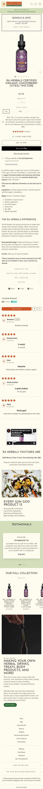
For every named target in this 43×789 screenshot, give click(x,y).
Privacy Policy (21, 742)
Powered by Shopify (21, 787)
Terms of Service (21, 739)
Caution (21, 282)
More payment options (21, 153)
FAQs (21, 722)
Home (21, 719)
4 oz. (13, 111)
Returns (21, 729)
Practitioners (21, 752)
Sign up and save (21, 765)
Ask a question (21, 278)
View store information (11, 164)
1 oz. (6, 111)
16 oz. (28, 111)
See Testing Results (21, 759)
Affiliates (21, 749)
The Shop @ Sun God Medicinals (21, 772)
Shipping (21, 732)
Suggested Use (21, 269)
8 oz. (20, 111)
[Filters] (34, 309)
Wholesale (21, 756)
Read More (10, 705)
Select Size (21, 107)
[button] (18, 132)
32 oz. (36, 111)
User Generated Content (21, 735)
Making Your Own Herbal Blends (21, 273)
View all (21, 578)
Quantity (22, 98)
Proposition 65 (21, 725)
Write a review (16, 309)
